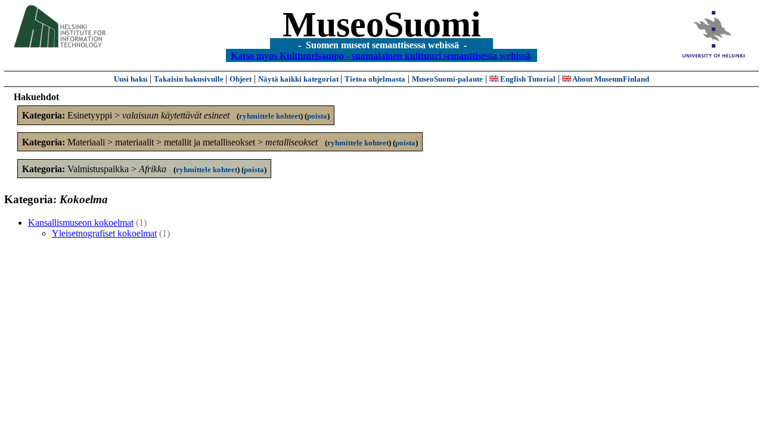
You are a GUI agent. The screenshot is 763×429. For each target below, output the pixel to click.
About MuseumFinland (610, 78)
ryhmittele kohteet (269, 115)
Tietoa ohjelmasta (375, 78)
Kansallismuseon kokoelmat (81, 222)
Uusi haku (130, 78)
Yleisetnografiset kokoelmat (104, 233)
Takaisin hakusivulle (189, 78)
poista (317, 115)
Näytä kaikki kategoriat (299, 78)
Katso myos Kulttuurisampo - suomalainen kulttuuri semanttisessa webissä (381, 55)
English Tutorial (527, 78)
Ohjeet (240, 78)
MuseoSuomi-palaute (447, 78)
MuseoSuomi (382, 24)
